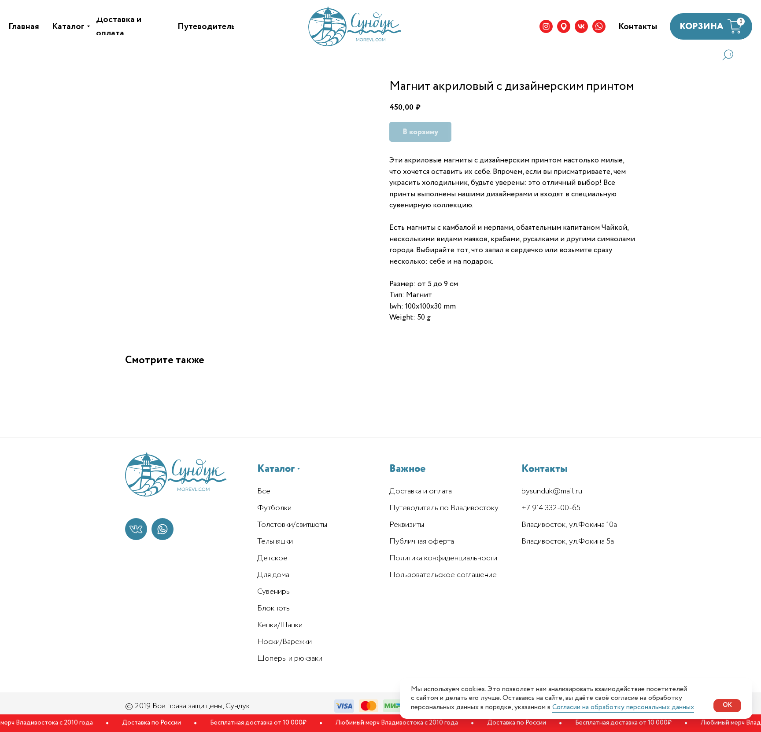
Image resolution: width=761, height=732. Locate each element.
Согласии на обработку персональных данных (623, 707)
